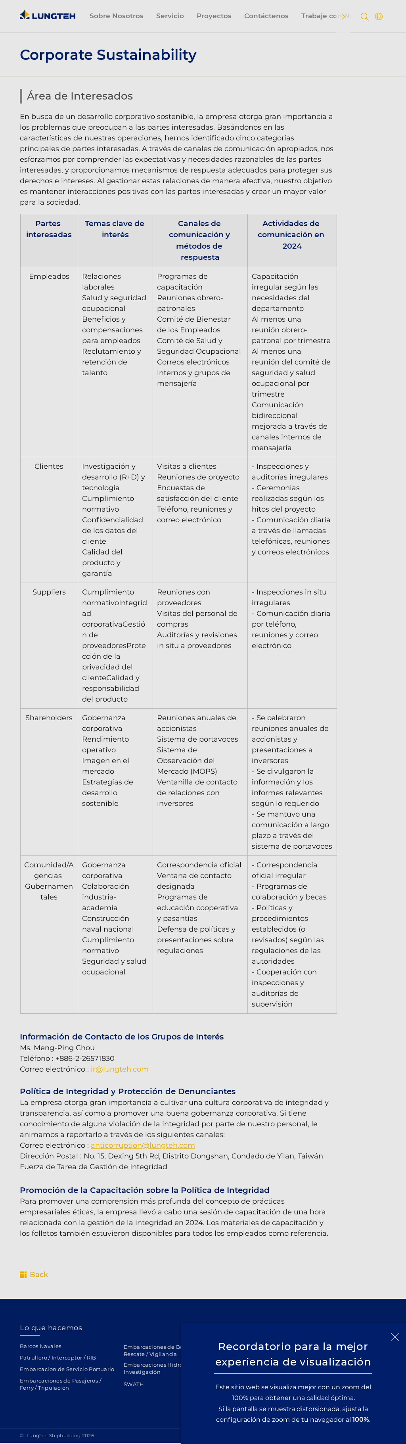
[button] (395, 1337)
